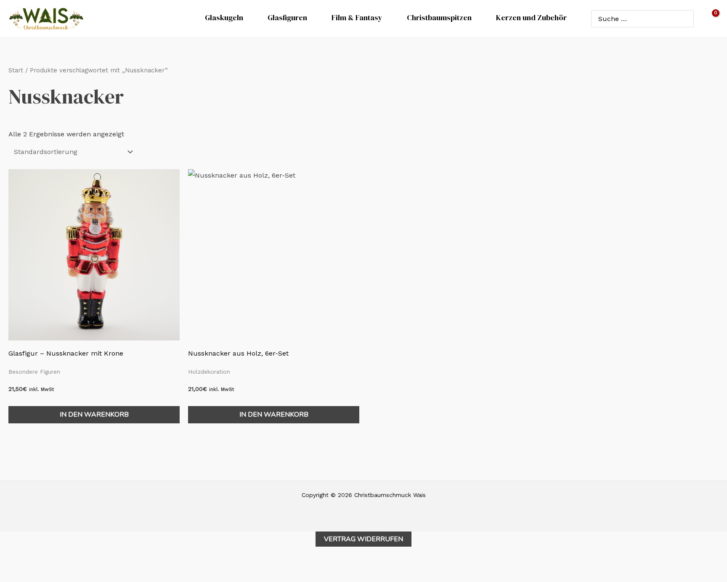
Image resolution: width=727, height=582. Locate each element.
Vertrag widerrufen (363, 539)
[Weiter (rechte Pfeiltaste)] (27, 578)
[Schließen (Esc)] (65, 565)
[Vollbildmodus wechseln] (27, 565)
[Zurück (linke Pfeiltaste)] (8, 578)
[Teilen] (46, 565)
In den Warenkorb (94, 414)
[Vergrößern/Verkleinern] (8, 565)
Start (15, 70)
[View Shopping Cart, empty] (710, 18)
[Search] (685, 19)
